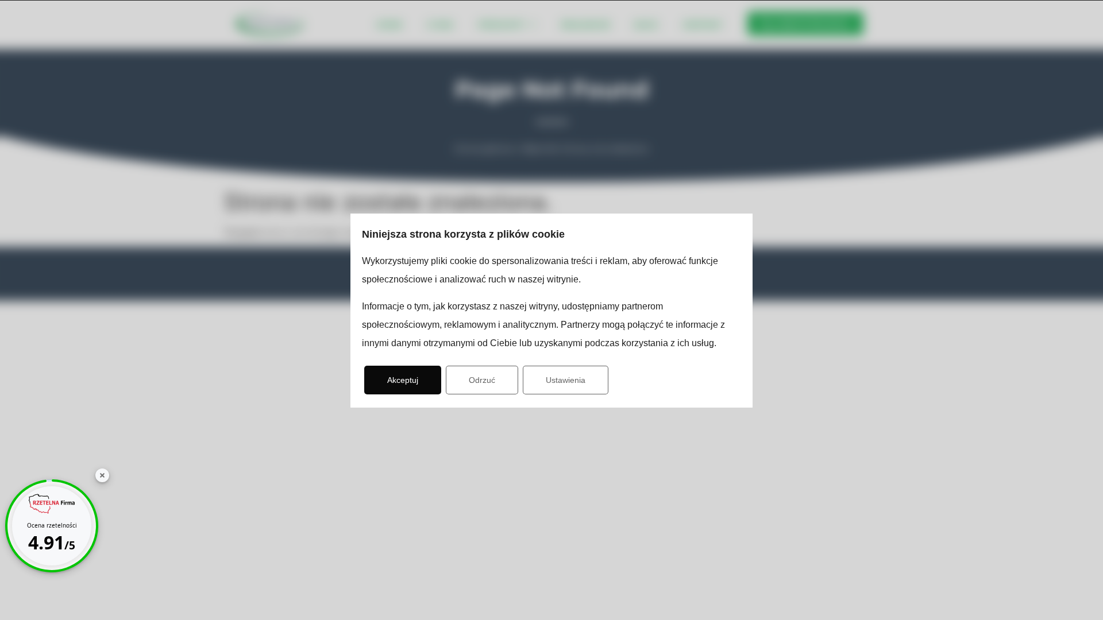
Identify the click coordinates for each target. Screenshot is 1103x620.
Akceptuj (402, 380)
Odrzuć (482, 380)
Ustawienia (565, 380)
